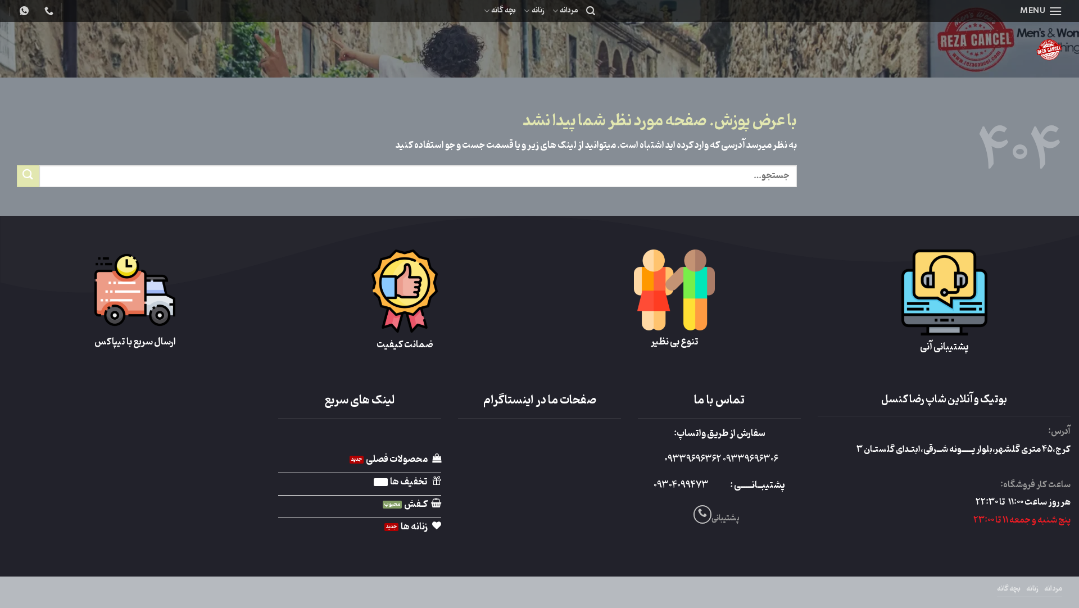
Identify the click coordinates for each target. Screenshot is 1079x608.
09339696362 (692, 459)
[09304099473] (47, 11)
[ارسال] (28, 176)
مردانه (569, 10)
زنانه (538, 10)
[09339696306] (23, 11)
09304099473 (681, 485)
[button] (1041, 11)
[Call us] (702, 514)
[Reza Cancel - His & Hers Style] (961, 50)
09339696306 (749, 459)
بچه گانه (503, 10)
